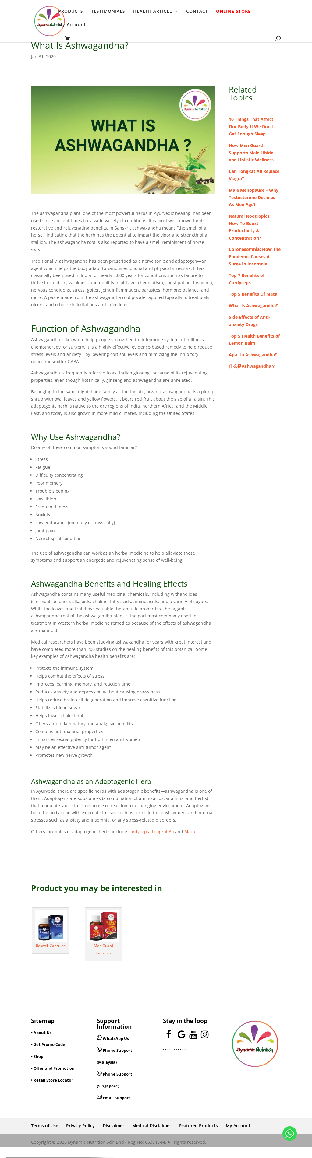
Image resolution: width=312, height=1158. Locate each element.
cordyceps (138, 831)
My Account (72, 25)
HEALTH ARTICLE (152, 11)
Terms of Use (44, 1125)
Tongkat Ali (162, 831)
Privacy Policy (80, 1125)
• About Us (41, 1032)
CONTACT (197, 11)
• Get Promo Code (48, 1044)
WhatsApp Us (116, 1038)
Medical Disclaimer (151, 1125)
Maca (189, 831)
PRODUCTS (70, 11)
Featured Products (198, 1125)
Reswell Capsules (50, 945)
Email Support (116, 1097)
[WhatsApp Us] (289, 1134)
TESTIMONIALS (108, 11)
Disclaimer (113, 1125)
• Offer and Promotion (53, 1068)
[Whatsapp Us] (100, 1038)
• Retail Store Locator (52, 1080)
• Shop (37, 1056)
